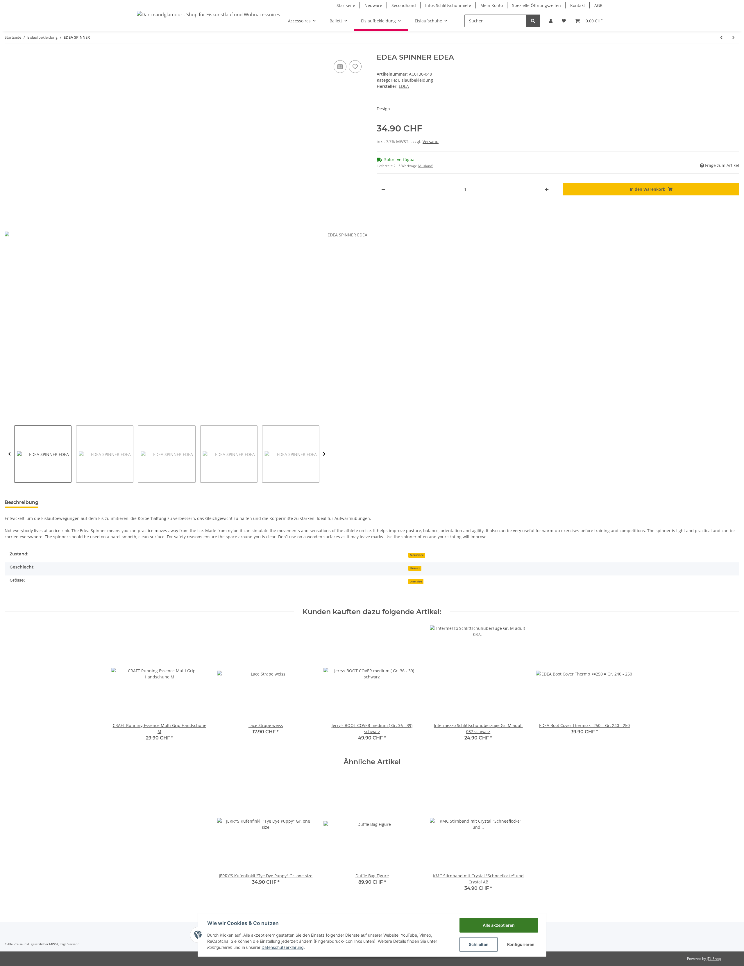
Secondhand (403, 5)
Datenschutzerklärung (283, 947)
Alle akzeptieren (499, 925)
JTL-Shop (714, 958)
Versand (431, 141)
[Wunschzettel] (563, 21)
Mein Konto (491, 5)
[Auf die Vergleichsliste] (340, 66)
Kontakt (577, 5)
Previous (9, 454)
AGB (598, 5)
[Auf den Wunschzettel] (355, 66)
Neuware (373, 5)
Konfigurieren (520, 944)
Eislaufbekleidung (415, 80)
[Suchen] (533, 21)
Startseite (346, 5)
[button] (550, 21)
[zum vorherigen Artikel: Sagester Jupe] (721, 37)
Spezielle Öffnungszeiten (536, 5)
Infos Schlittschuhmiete (448, 5)
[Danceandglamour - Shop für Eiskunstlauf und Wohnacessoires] (208, 14)
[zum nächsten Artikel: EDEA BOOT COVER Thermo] (733, 37)
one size (416, 581)
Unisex (415, 568)
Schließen (479, 944)
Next (324, 454)
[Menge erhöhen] (546, 189)
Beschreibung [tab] (21, 502)
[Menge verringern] (383, 189)
